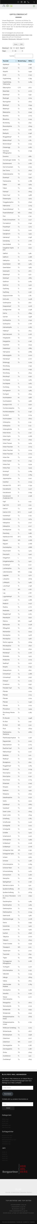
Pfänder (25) (6, 1144)
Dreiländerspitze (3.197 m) (18, 1211)
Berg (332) (5, 1119)
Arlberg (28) (6, 1141)
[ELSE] (7, 6)
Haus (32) (5, 1123)
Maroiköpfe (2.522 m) (18, 1206)
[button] (15, 61)
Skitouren (19, 39)
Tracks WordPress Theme (11, 1222)
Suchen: (12, 56)
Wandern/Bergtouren (9, 39)
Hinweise (9, 29)
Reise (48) (5, 1121)
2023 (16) (5, 1158)
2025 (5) (4, 1154)
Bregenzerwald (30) (9, 1139)
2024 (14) (5, 1156)
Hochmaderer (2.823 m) (18, 1204)
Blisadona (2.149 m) (18, 1209)
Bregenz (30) (6, 1125)
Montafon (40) (7, 1137)
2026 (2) (4, 1152)
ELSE (18, 1189)
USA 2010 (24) (6, 1127)
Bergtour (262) (7, 1135)
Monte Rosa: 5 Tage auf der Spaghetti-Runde (18, 1213)
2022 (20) (5, 1160)
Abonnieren (7, 1094)
